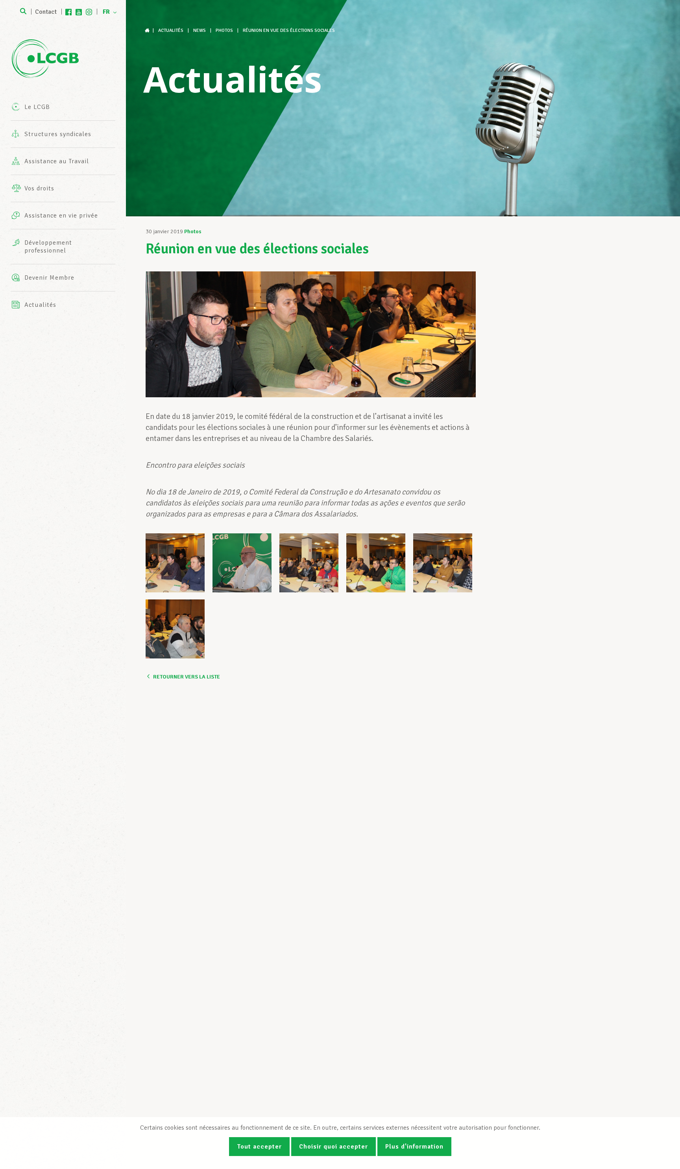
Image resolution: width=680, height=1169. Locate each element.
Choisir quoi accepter (333, 1147)
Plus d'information (414, 1147)
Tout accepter (259, 1147)
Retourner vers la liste (186, 676)
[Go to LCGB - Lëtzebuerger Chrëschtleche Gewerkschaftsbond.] (148, 30)
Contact (46, 12)
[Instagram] (89, 12)
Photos (192, 231)
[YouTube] (79, 12)
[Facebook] (68, 12)
